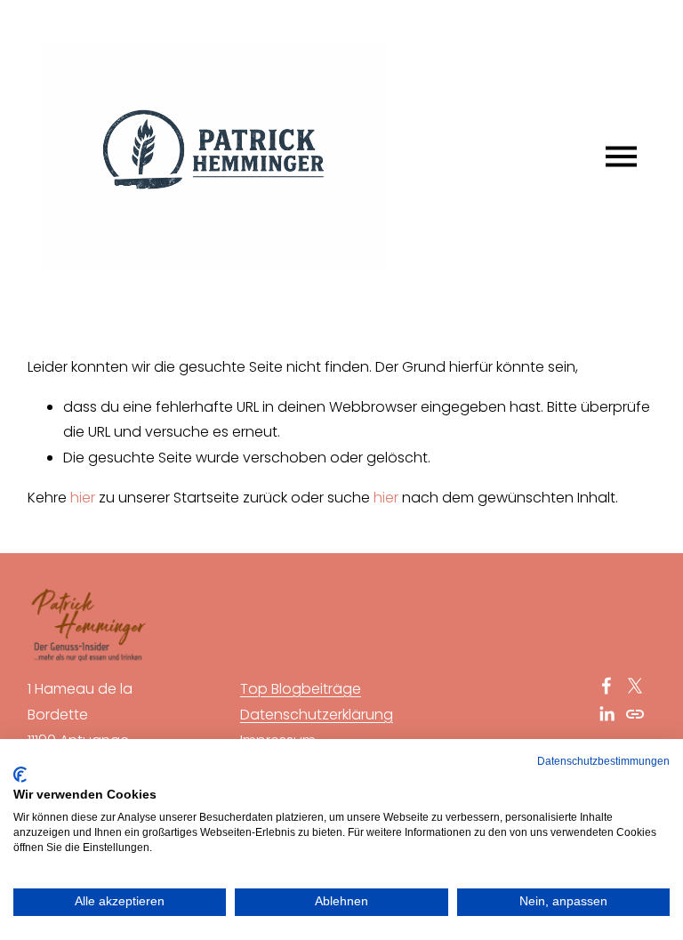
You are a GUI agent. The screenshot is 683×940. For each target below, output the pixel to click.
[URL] (635, 714)
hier (82, 497)
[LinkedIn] (606, 714)
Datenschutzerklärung (316, 714)
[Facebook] (606, 686)
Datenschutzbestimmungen (603, 761)
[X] (635, 686)
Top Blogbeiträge (300, 689)
